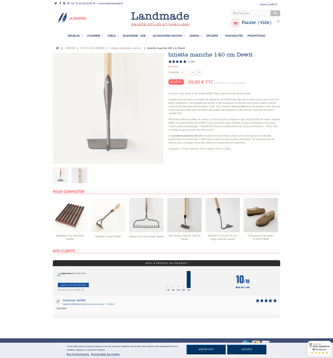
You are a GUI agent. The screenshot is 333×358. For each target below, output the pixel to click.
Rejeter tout (206, 349)
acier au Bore (238, 106)
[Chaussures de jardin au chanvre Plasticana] (261, 215)
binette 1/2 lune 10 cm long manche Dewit (223, 237)
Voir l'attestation (73, 285)
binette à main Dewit (108, 236)
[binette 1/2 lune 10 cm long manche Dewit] (222, 215)
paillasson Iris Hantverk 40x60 (70, 237)
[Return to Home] (57, 48)
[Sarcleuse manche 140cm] (184, 215)
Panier (256, 22)
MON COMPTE (268, 4)
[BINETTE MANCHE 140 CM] (60, 175)
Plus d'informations (78, 354)
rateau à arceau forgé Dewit (146, 236)
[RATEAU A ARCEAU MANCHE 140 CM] (146, 215)
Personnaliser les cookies (105, 354)
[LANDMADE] (166, 18)
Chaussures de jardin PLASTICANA (260, 237)
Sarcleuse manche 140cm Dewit (184, 237)
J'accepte (246, 349)
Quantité (173, 72)
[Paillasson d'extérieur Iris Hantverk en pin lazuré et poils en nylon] (70, 215)
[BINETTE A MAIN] (108, 215)
